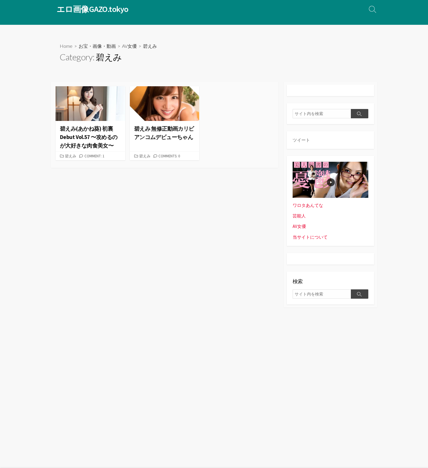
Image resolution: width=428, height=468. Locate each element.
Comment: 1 (94, 156)
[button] (90, 103)
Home (66, 46)
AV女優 (129, 46)
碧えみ (70, 156)
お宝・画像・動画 (97, 46)
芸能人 (299, 216)
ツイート (301, 140)
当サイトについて (310, 237)
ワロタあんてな (308, 205)
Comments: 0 (169, 156)
